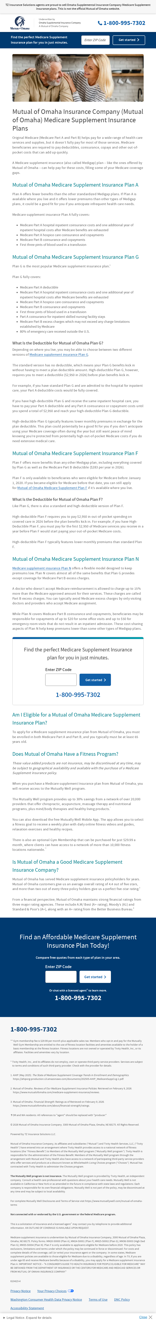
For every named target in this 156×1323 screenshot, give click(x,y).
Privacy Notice (20, 1291)
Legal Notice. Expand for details (29, 1317)
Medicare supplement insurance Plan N (41, 568)
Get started (127, 40)
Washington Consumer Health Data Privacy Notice (46, 1299)
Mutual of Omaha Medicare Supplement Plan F (52, 488)
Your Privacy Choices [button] (52, 1291)
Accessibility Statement (27, 1308)
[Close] (147, 1316)
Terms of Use (98, 1299)
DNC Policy (122, 1299)
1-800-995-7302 (124, 23)
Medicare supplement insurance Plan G (58, 354)
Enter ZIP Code (58, 670)
